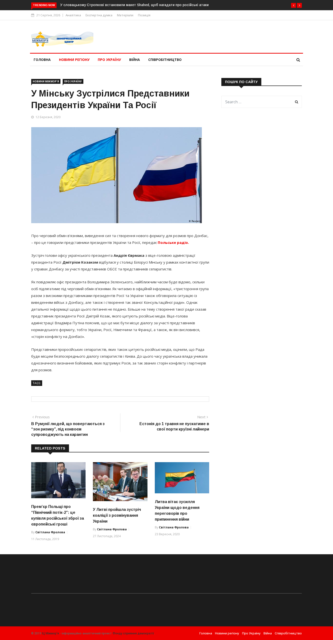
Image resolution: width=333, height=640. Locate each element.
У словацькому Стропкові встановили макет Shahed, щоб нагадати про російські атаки (134, 5)
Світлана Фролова (50, 532)
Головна (42, 59)
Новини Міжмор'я (46, 81)
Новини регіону (74, 59)
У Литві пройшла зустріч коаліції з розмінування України (117, 515)
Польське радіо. (173, 242)
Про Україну (109, 59)
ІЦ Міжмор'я (50, 633)
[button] (293, 5)
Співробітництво (165, 59)
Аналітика (73, 15)
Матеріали (125, 15)
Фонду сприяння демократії (133, 633)
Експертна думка (99, 15)
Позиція (144, 15)
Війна (134, 59)
